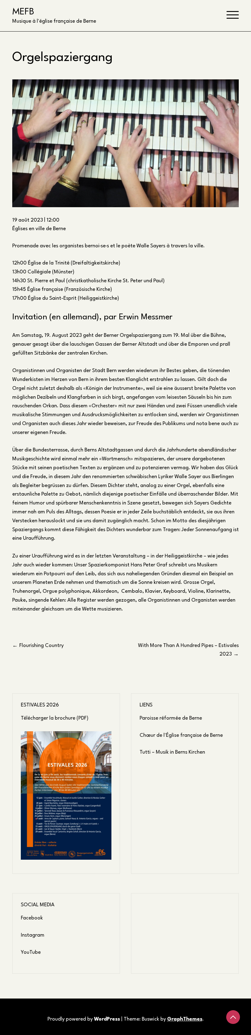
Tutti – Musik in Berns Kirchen (172, 752)
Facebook (32, 918)
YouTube (31, 952)
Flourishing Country (41, 645)
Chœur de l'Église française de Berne (181, 735)
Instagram (32, 935)
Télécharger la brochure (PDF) (54, 718)
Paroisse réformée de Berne (171, 718)
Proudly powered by (83, 1019)
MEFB (23, 11)
